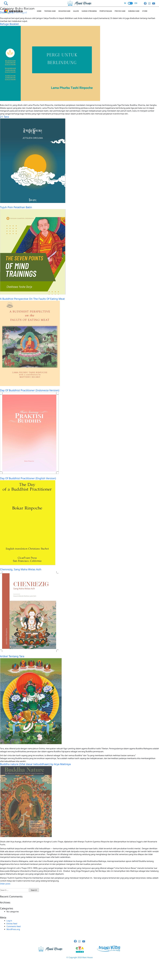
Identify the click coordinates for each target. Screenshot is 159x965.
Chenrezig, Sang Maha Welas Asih (20, 569)
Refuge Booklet (9, 24)
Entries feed (12, 923)
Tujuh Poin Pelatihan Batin (16, 207)
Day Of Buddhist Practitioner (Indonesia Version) (29, 390)
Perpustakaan (106, 11)
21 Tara (4, 116)
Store (144, 11)
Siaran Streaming (89, 11)
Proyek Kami (120, 11)
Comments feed (14, 926)
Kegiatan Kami (64, 11)
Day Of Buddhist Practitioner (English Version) (28, 478)
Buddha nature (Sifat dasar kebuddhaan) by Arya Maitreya (35, 764)
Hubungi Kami (133, 11)
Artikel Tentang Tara (12, 656)
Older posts (5, 883)
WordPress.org (13, 929)
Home (39, 11)
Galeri (76, 11)
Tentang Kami (50, 11)
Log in (9, 920)
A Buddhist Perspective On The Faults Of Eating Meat (32, 299)
